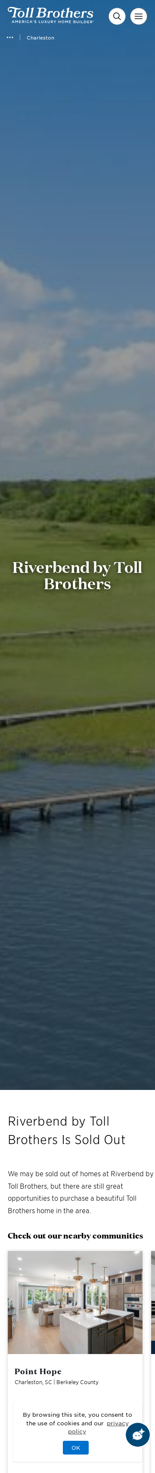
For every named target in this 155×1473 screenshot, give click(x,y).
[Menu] (138, 16)
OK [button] (75, 1447)
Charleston (40, 37)
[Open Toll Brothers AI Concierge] (138, 1435)
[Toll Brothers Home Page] (51, 20)
